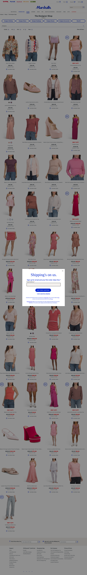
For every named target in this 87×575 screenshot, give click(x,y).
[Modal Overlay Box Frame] (43, 287)
